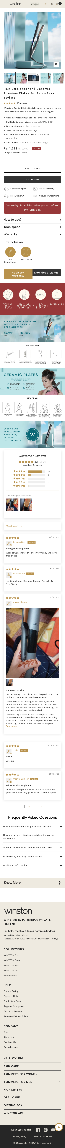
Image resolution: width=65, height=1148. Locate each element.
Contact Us (10, 1042)
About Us (9, 1037)
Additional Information (15, 865)
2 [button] (29, 806)
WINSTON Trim (11, 955)
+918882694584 (11, 938)
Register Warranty (17, 274)
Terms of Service (13, 1011)
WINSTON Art (11, 970)
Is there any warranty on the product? (24, 856)
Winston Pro (10, 975)
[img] (12, 537)
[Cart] (57, 5)
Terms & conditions (43, 1136)
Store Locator (11, 1047)
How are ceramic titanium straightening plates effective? (28, 837)
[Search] (46, 5)
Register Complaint (14, 1006)
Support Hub (11, 996)
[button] (19, 471)
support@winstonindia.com (17, 935)
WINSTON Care (12, 960)
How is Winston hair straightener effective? (27, 826)
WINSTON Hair (11, 965)
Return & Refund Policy (16, 1016)
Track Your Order (13, 1001)
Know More (12, 883)
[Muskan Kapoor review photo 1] (32, 643)
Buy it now (32, 179)
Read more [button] (11, 726)
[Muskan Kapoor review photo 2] (9, 682)
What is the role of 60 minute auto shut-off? (27, 847)
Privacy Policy (11, 991)
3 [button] (34, 806)
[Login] (52, 5)
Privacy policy (19, 1136)
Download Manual (47, 273)
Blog (6, 1032)
